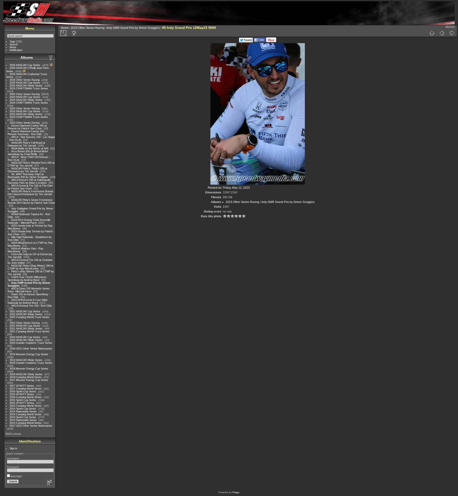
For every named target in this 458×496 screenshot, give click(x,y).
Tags (12, 41)
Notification (16, 50)
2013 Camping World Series (26, 422)
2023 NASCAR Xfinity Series (26, 114)
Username (13, 458)
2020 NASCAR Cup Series (25, 337)
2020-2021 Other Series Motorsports (31, 348)
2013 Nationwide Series (23, 420)
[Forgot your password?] (49, 483)
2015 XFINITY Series (22, 402)
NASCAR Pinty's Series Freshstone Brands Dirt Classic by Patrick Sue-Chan (31, 201)
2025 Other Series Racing (25, 94)
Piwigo (235, 492)
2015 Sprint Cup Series (23, 400)
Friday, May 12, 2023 (236, 187)
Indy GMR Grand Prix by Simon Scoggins (133, 28)
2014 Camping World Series (26, 414)
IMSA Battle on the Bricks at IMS (29, 148)
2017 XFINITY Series (22, 385)
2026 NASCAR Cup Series (25, 65)
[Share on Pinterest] (271, 41)
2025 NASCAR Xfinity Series (26, 85)
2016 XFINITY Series (22, 394)
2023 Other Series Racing (25, 122)
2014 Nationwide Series (23, 411)
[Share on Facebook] (259, 41)
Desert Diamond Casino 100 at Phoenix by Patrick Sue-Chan (27, 127)
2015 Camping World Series (26, 405)
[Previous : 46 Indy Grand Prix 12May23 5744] (442, 33)
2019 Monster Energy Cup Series (29, 354)
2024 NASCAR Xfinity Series (26, 99)
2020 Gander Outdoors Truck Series (31, 342)
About (13, 47)
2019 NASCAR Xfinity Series (26, 360)
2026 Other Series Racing (25, 79)
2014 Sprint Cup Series (23, 408)
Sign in (13, 448)
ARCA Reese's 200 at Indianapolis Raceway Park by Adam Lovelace (29, 181)
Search (14, 44)
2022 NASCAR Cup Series (25, 311)
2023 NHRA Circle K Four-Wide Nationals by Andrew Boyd (27, 301)
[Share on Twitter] (246, 41)
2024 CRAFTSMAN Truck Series (29, 102)
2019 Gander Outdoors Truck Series (31, 362)
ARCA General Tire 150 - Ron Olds (31, 305)
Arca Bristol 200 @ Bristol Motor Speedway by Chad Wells (28, 153)
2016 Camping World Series (26, 397)
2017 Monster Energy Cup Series (29, 380)
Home (65, 28)
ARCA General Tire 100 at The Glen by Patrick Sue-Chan (30, 187)
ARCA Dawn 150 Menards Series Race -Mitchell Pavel (29, 290)
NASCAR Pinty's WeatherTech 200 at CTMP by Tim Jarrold (31, 164)
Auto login (16, 476)
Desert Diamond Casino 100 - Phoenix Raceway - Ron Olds (27, 133)
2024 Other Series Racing (25, 108)
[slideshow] (74, 33)
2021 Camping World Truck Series (29, 331)
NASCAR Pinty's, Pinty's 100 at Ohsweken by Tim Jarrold (27, 170)
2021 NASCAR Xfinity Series (26, 328)
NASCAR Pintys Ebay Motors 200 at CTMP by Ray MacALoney (30, 267)
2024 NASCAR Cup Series (25, 97)
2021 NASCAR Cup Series (25, 325)
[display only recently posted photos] (51, 58)
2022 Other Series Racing (25, 322)
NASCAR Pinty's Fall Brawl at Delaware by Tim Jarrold (26, 144)
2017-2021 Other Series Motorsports (31, 425)
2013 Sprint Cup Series (23, 417)
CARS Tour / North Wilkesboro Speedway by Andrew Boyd (27, 278)
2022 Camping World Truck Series (29, 317)
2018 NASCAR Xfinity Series (26, 374)
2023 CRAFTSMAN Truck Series (29, 117)
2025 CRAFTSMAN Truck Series (29, 88)
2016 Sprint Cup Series (23, 391)
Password (13, 467)
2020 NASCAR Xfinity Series (26, 340)
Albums (27, 57)
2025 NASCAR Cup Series (25, 82)
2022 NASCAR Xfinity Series (26, 314)
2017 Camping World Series (26, 388)
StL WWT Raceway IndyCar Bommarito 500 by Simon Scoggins (28, 175)
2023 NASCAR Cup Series (25, 111)
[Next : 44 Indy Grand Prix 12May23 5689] (452, 33)
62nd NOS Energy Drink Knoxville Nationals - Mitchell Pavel (29, 221)
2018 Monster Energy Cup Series (29, 368)
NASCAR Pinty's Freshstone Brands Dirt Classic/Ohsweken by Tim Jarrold (30, 193)
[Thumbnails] (432, 33)
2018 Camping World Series (26, 377)
